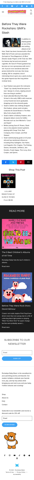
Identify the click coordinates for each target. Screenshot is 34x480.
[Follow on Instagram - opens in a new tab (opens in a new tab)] (7, 6)
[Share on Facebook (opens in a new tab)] (5, 162)
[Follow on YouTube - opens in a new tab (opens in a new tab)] (12, 6)
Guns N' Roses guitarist (19, 63)
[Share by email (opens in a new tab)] (28, 162)
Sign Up (17, 358)
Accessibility (17, 474)
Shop (4, 394)
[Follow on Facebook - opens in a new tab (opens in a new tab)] (2, 6)
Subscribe (10, 424)
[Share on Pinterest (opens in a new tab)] (21, 162)
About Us (5, 398)
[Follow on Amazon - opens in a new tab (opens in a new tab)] (32, 6)
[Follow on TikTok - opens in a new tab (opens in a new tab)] (17, 6)
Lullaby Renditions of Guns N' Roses (8, 194)
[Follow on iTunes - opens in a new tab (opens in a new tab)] (27, 6)
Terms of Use (10, 472)
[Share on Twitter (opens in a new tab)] (13, 162)
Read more (6, 266)
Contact (4, 404)
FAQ (3, 401)
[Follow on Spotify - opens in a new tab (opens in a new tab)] (22, 6)
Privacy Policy (21, 472)
